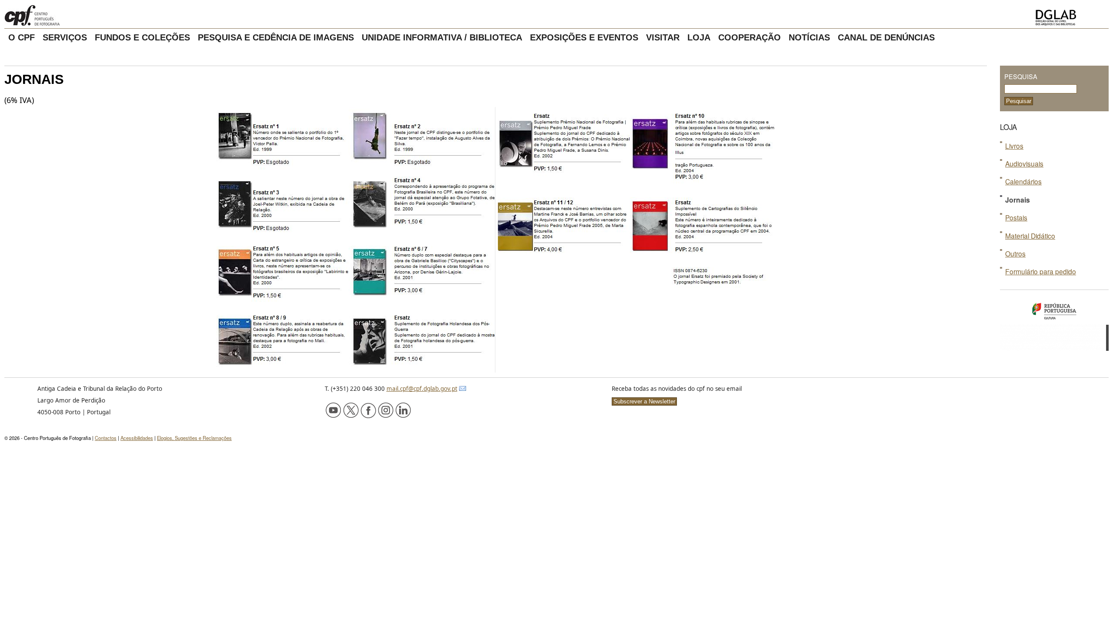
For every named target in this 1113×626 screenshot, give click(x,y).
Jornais (1017, 200)
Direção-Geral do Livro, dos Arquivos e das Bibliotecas (1069, 18)
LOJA (698, 37)
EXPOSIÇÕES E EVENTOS (584, 37)
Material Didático (1030, 235)
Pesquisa (1020, 76)
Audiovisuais (1024, 163)
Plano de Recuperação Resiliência (1054, 338)
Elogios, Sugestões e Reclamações (194, 437)
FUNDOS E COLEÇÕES (142, 37)
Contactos (106, 437)
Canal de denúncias (886, 37)
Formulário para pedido (1040, 271)
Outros (1015, 253)
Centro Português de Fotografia (60, 15)
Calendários (1023, 181)
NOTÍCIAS (809, 37)
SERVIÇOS (65, 37)
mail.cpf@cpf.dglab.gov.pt (422, 389)
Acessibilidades (136, 437)
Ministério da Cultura (1054, 312)
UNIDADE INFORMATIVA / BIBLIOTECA (442, 37)
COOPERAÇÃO (749, 37)
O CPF (21, 37)
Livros (1014, 145)
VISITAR (663, 37)
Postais (1016, 217)
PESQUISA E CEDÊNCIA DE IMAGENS (276, 37)
